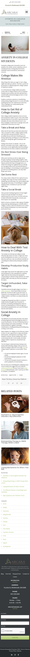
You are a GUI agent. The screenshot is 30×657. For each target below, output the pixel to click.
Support (5, 543)
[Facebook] (18, 654)
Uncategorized (6, 546)
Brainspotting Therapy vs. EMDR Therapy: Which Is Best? (13, 442)
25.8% (24, 347)
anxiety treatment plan (7, 368)
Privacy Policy (12, 651)
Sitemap (19, 651)
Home (7, 24)
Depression (6, 511)
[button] (26, 12)
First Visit (8, 574)
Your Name (3, 613)
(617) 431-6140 (15, 594)
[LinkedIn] (11, 654)
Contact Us (26, 574)
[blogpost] (15, 404)
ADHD (4, 504)
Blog (10, 24)
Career (15, 576)
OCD (4, 525)
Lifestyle (5, 521)
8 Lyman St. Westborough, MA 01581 (15, 5)
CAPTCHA (3, 626)
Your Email (3, 619)
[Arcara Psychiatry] (10, 12)
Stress (4, 539)
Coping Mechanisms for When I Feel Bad (14, 468)
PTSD (4, 535)
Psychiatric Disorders (8, 532)
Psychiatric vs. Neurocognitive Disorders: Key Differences (12, 415)
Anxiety (21, 375)
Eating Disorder (7, 514)
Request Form (17, 574)
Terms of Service (25, 649)
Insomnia (5, 518)
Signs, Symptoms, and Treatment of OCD (13, 495)
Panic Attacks (6, 528)
